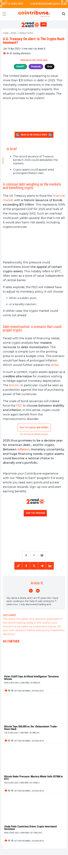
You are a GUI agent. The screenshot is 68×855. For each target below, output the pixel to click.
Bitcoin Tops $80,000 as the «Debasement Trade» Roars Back (30, 727)
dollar (55, 365)
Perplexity (36, 66)
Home (6, 33)
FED (19, 405)
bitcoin (14, 385)
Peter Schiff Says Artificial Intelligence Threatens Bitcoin (31, 677)
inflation (23, 449)
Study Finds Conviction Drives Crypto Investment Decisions (30, 827)
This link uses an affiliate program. (34, 434)
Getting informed (21, 53)
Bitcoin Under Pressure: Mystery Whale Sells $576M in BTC (33, 777)
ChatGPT (20, 66)
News (13, 33)
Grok (49, 66)
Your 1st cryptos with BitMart (34, 427)
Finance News (26, 33)
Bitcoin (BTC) (38, 691)
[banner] (34, 244)
